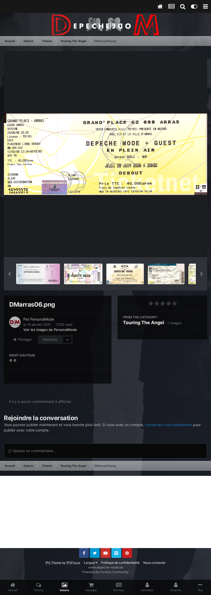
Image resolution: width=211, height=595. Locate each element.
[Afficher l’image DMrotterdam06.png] (83, 274)
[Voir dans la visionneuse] (105, 154)
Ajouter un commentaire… (34, 451)
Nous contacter (154, 563)
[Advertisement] (105, 512)
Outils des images (181, 248)
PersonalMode (42, 319)
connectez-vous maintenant (168, 424)
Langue (89, 563)
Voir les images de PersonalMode (50, 330)
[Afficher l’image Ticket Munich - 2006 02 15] (38, 274)
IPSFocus (73, 563)
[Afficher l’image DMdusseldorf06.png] (166, 274)
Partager (24, 339)
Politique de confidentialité (120, 563)
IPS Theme (53, 563)
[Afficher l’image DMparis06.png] (125, 274)
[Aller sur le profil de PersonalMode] (15, 322)
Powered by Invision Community (105, 572)
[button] (9, 274)
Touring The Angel (143, 322)
